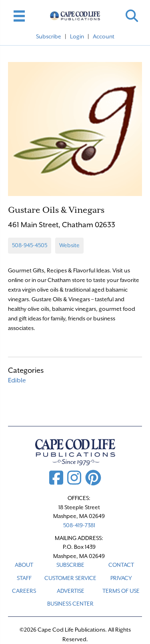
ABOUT (24, 565)
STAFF (24, 578)
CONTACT (121, 565)
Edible (17, 380)
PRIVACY (121, 578)
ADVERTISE (70, 591)
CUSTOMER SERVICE (70, 578)
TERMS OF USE (121, 591)
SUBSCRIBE (70, 565)
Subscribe (48, 36)
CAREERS (24, 591)
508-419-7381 (79, 525)
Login (77, 36)
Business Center (70, 603)
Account (103, 36)
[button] (131, 16)
